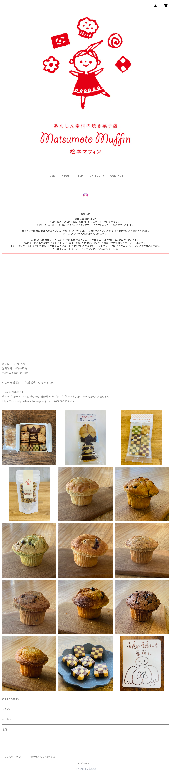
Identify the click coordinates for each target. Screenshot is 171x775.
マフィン (6, 709)
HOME (51, 175)
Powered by (82, 769)
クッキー (6, 719)
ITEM (80, 175)
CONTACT (116, 175)
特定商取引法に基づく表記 (42, 757)
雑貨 (4, 729)
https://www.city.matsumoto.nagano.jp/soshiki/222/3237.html (38, 401)
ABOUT (66, 175)
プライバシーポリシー (14, 757)
